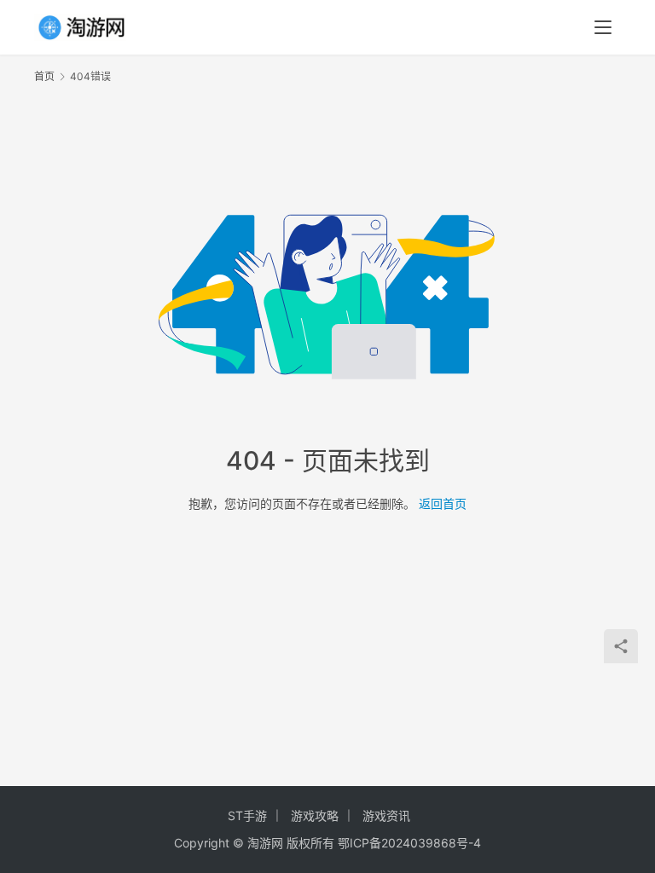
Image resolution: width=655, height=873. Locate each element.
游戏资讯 (386, 815)
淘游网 (265, 842)
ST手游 (247, 815)
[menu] (603, 27)
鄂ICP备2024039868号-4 (409, 842)
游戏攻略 (315, 815)
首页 (44, 76)
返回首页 (443, 503)
